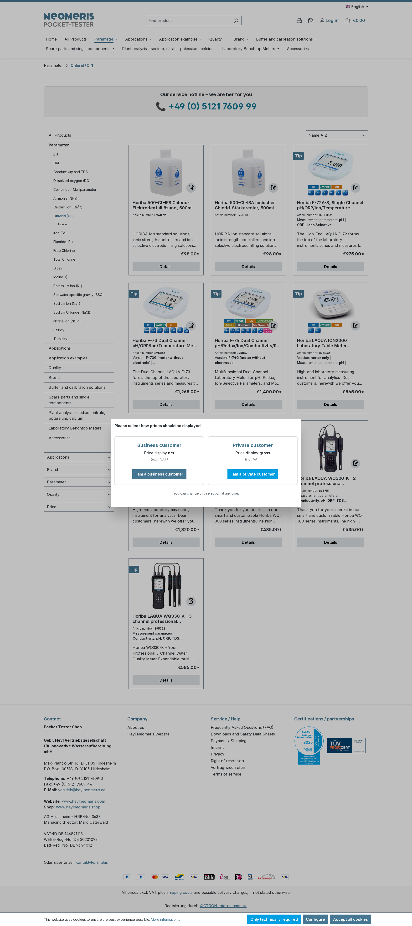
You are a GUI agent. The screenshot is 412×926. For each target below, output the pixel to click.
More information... (165, 919)
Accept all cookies (350, 919)
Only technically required (274, 919)
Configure (315, 919)
